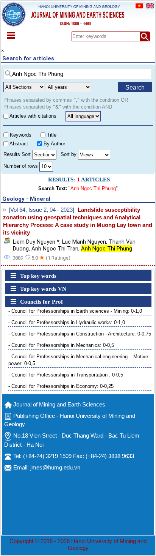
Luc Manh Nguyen (84, 241)
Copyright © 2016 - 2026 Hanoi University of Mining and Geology (78, 544)
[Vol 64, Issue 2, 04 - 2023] (41, 210)
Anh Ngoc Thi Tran (54, 248)
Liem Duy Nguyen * (36, 241)
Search (135, 87)
